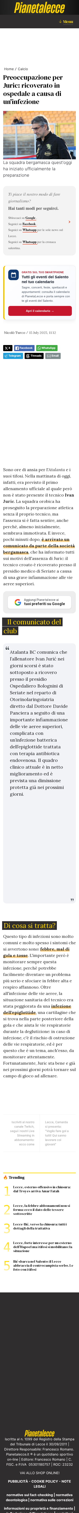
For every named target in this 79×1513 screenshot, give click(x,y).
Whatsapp (30, 229)
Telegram (14, 355)
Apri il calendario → (40, 310)
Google (30, 217)
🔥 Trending (13, 1177)
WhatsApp (48, 347)
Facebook (29, 223)
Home (9, 69)
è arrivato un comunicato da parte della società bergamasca (39, 546)
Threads (36, 355)
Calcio (23, 69)
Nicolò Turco (14, 332)
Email (55, 355)
